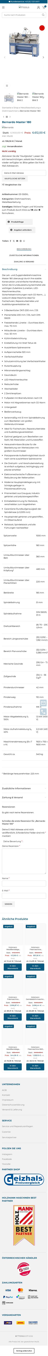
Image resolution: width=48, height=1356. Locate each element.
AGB (4, 1090)
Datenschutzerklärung (13, 1104)
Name (5, 878)
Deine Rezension (11, 846)
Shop (16, 107)
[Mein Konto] (38, 7)
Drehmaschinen (10, 111)
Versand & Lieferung (12, 1109)
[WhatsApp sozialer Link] (24, 241)
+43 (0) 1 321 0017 (32, 2)
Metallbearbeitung (30, 107)
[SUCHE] (43, 15)
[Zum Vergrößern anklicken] (7, 86)
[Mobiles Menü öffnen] (3, 7)
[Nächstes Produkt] (10, 116)
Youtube (6, 1164)
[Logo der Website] (24, 7)
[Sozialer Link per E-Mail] (17, 241)
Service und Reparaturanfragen (17, 1126)
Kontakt (6, 1095)
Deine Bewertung (12, 841)
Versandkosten (15, 146)
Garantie (6, 1132)
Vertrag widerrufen (24, 1351)
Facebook (7, 1159)
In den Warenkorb (12, 967)
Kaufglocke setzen (15, 178)
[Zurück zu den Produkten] (6, 116)
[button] (4, 57)
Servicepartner (9, 1137)
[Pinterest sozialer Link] (20, 241)
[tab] (24, 249)
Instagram (7, 1154)
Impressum (7, 1100)
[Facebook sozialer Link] (10, 241)
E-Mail (6, 890)
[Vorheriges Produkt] (3, 116)
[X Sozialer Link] (13, 241)
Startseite (6, 107)
